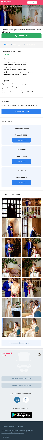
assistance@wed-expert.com (26, 400)
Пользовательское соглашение (12, 426)
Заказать (22, 140)
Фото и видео (16, 45)
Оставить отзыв (30, 45)
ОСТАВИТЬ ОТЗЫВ (21, 111)
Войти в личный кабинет (21, 379)
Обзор (6, 45)
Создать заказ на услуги (21, 385)
